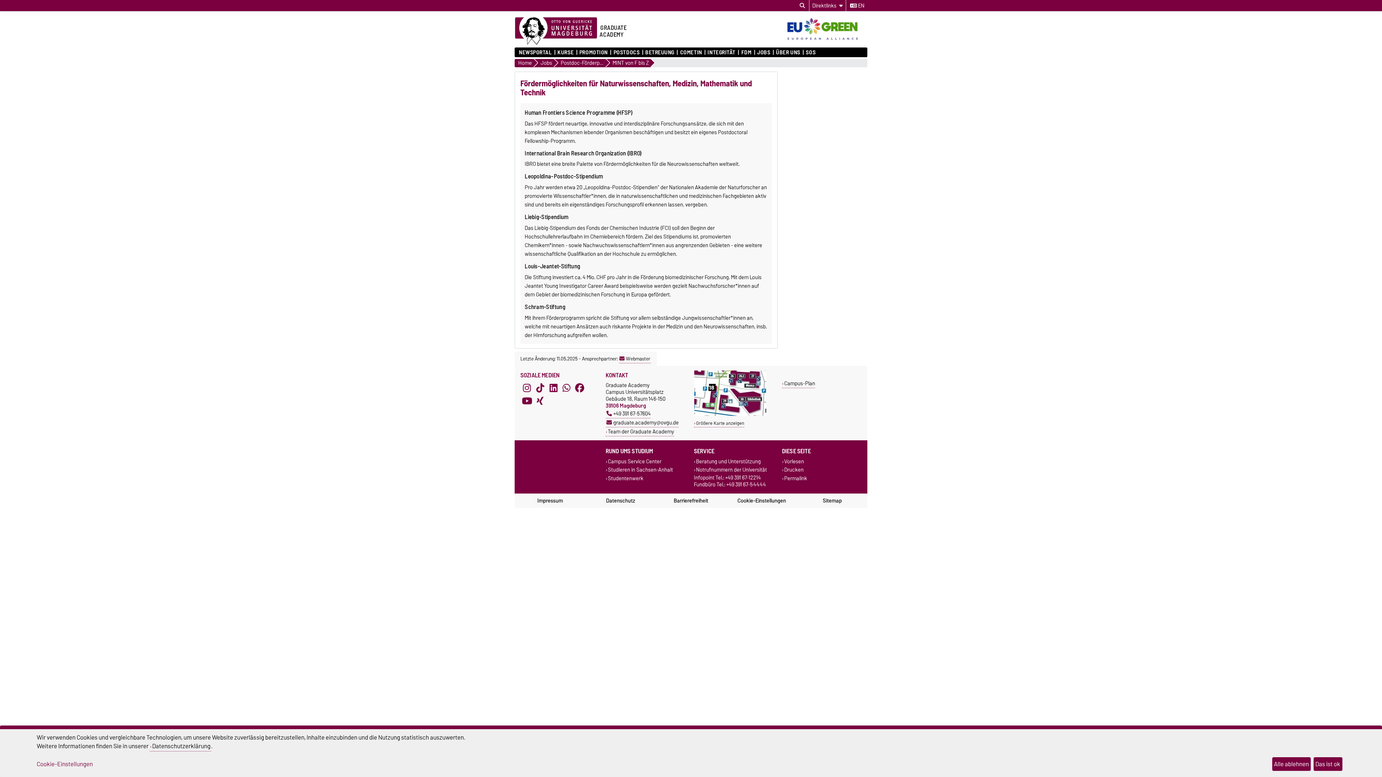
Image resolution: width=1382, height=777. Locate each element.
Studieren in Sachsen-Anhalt (640, 470)
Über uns (788, 52)
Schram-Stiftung (545, 307)
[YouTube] (526, 401)
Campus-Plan (799, 383)
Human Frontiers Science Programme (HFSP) (579, 113)
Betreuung (659, 52)
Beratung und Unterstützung (728, 462)
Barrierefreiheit (691, 500)
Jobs (763, 52)
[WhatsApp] (566, 388)
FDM (746, 52)
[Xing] (540, 401)
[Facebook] (579, 388)
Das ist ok (1327, 764)
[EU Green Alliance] (825, 40)
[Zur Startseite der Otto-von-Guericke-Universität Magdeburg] (556, 31)
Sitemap (832, 500)
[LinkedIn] (553, 388)
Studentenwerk (625, 478)
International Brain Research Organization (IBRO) (583, 153)
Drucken (794, 470)
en (860, 5)
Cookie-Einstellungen (761, 500)
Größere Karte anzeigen (720, 423)
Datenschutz (620, 500)
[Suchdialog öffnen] (802, 5)
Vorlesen (794, 462)
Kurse (565, 52)
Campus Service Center (634, 462)
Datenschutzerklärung (181, 746)
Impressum (550, 500)
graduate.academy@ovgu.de (646, 422)
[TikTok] (540, 388)
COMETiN (691, 52)
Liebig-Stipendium (546, 217)
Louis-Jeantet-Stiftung (552, 266)
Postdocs (627, 52)
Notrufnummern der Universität (731, 470)
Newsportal (535, 52)
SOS (811, 52)
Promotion (593, 52)
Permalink (795, 478)
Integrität (722, 52)
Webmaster (638, 358)
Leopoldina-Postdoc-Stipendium (564, 176)
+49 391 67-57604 (632, 413)
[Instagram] (526, 388)
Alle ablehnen (1291, 764)
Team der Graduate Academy (641, 431)
